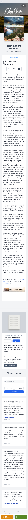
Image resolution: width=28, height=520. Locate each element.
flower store (6, 283)
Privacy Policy (10, 513)
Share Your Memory (10, 365)
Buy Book (16, 341)
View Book (7, 341)
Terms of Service (18, 513)
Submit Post (14, 391)
